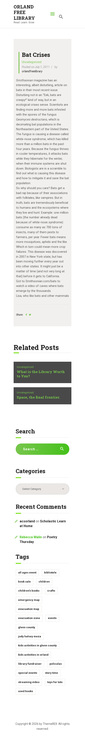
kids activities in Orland (33, 654)
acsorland (27, 521)
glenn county (26, 627)
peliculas (56, 663)
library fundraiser (30, 663)
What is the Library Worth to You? (41, 374)
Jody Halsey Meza (29, 636)
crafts (51, 590)
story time (51, 672)
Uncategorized (31, 62)
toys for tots (55, 682)
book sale (24, 581)
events (52, 618)
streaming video (28, 682)
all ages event (27, 572)
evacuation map (28, 609)
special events (27, 672)
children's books (28, 590)
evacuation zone (29, 618)
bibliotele (50, 572)
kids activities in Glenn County (37, 645)
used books (25, 691)
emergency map (29, 599)
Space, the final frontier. (38, 397)
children (44, 581)
